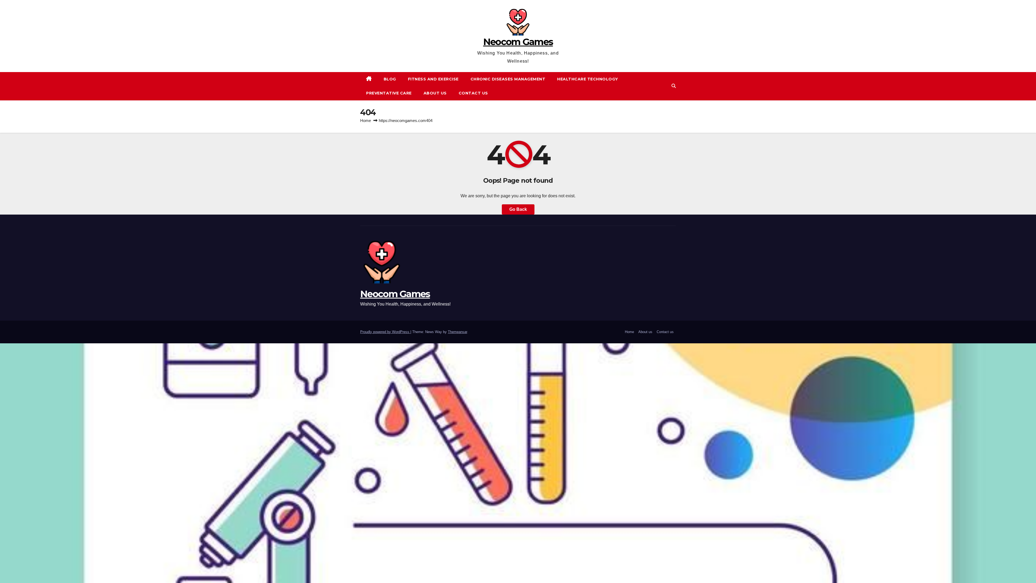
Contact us (473, 93)
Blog (390, 79)
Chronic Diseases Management (508, 79)
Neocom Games (518, 42)
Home (365, 120)
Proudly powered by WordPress (385, 332)
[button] (674, 86)
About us (435, 93)
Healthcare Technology (587, 79)
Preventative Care (389, 93)
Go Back (518, 209)
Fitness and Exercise (433, 79)
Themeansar (457, 332)
